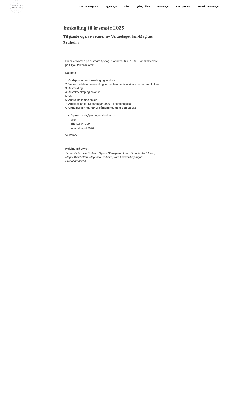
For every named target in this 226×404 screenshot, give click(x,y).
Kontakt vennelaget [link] (208, 6)
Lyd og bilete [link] (143, 6)
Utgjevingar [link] (111, 6)
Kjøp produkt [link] (183, 6)
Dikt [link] (126, 6)
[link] (16, 6)
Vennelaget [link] (163, 6)
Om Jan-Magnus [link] (89, 6)
